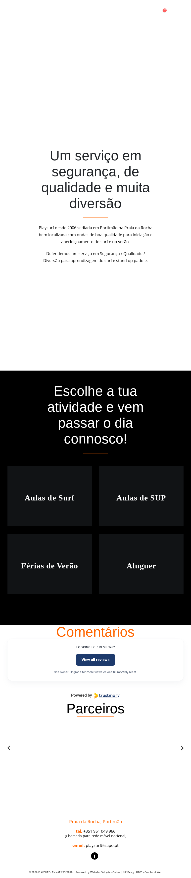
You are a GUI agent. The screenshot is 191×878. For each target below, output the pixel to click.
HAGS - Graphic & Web (149, 872)
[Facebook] (94, 856)
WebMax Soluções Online (105, 872)
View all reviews (95, 660)
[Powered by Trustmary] (95, 696)
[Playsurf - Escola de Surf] (95, 13)
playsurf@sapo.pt (102, 845)
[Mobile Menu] (12, 13)
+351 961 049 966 (99, 831)
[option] (29, 741)
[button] (9, 748)
